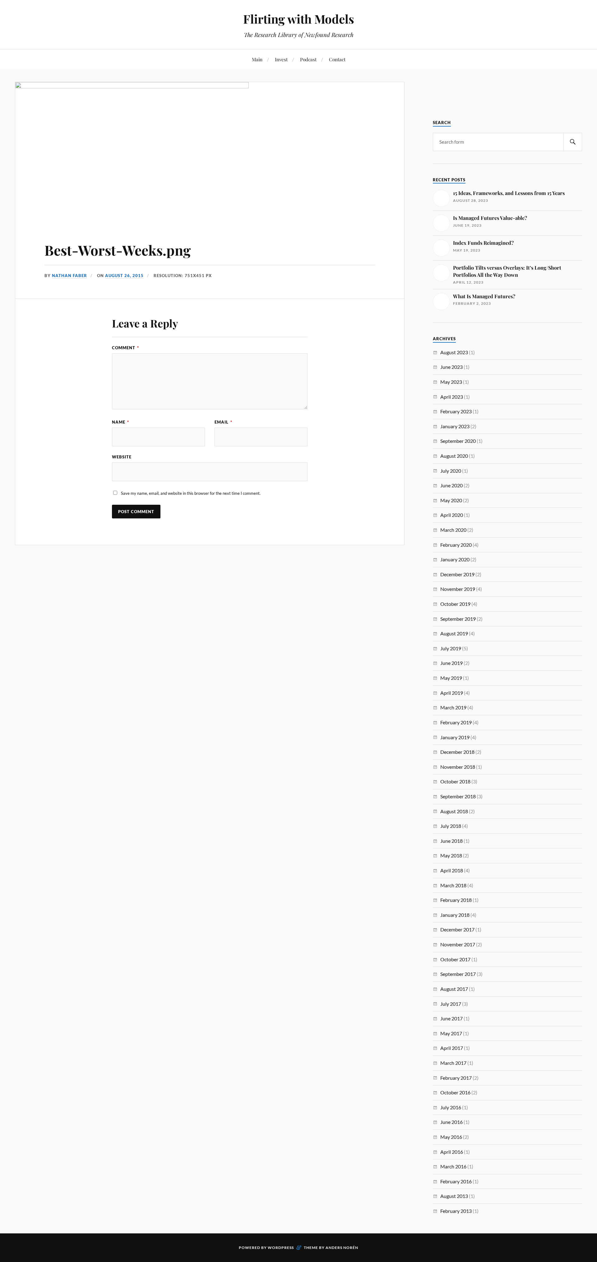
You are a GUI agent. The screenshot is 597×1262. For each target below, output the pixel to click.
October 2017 (455, 959)
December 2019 (457, 574)
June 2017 (451, 1018)
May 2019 (451, 678)
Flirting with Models (298, 19)
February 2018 (456, 900)
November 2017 (457, 944)
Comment (125, 347)
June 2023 (451, 367)
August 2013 (454, 1196)
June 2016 (451, 1122)
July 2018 (450, 826)
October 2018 (455, 781)
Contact (337, 59)
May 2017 (451, 1033)
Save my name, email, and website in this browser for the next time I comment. (191, 493)
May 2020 (451, 500)
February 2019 (456, 722)
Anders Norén (342, 1247)
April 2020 (451, 515)
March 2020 (453, 530)
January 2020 (455, 559)
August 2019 (454, 633)
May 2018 (451, 855)
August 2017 (454, 989)
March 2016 (453, 1166)
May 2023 (451, 382)
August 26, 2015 (124, 275)
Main (257, 59)
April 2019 (451, 693)
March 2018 (453, 885)
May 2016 (451, 1137)
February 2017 (456, 1078)
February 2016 (456, 1181)
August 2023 (454, 352)
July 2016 (450, 1107)
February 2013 (456, 1211)
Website (122, 456)
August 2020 (454, 456)
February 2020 (456, 545)
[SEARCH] (572, 142)
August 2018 (454, 811)
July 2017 (450, 1004)
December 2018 (457, 752)
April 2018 (451, 870)
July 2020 (450, 471)
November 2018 (457, 767)
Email (223, 422)
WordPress (281, 1247)
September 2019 (458, 619)
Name (120, 422)
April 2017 (451, 1048)
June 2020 (451, 485)
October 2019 (455, 604)
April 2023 (451, 397)
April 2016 (451, 1152)
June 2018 (451, 841)
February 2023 (456, 411)
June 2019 (451, 663)
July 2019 (450, 648)
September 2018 (458, 796)
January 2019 (455, 737)
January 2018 (455, 915)
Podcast (308, 59)
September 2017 (458, 974)
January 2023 (455, 426)
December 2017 (457, 929)
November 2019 (457, 589)
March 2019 (453, 707)
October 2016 (455, 1092)
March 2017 (453, 1063)
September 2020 (458, 441)
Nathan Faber (69, 275)
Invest (281, 59)
